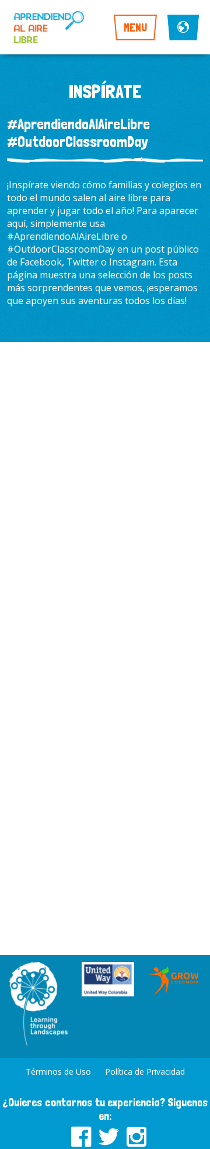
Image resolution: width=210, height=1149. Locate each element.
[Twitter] (109, 1134)
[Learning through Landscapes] (38, 1005)
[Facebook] (81, 1134)
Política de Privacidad (145, 1071)
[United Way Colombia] (108, 980)
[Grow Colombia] (174, 980)
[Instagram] (136, 1134)
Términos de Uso (58, 1071)
